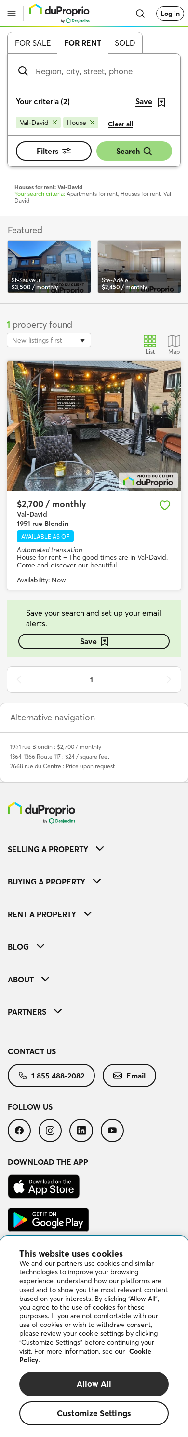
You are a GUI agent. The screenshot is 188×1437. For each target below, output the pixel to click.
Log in (170, 13)
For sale (33, 43)
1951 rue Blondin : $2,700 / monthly (55, 746)
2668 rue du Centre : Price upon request (62, 766)
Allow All (94, 1384)
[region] (94, 1336)
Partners (27, 1012)
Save (88, 641)
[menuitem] (94, 849)
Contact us (32, 1051)
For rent (82, 43)
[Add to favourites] (165, 505)
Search (128, 151)
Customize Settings (94, 1413)
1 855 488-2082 (57, 1075)
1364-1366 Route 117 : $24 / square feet (59, 756)
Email (136, 1075)
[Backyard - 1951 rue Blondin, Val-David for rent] (94, 426)
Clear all (121, 124)
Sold (125, 43)
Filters (47, 151)
